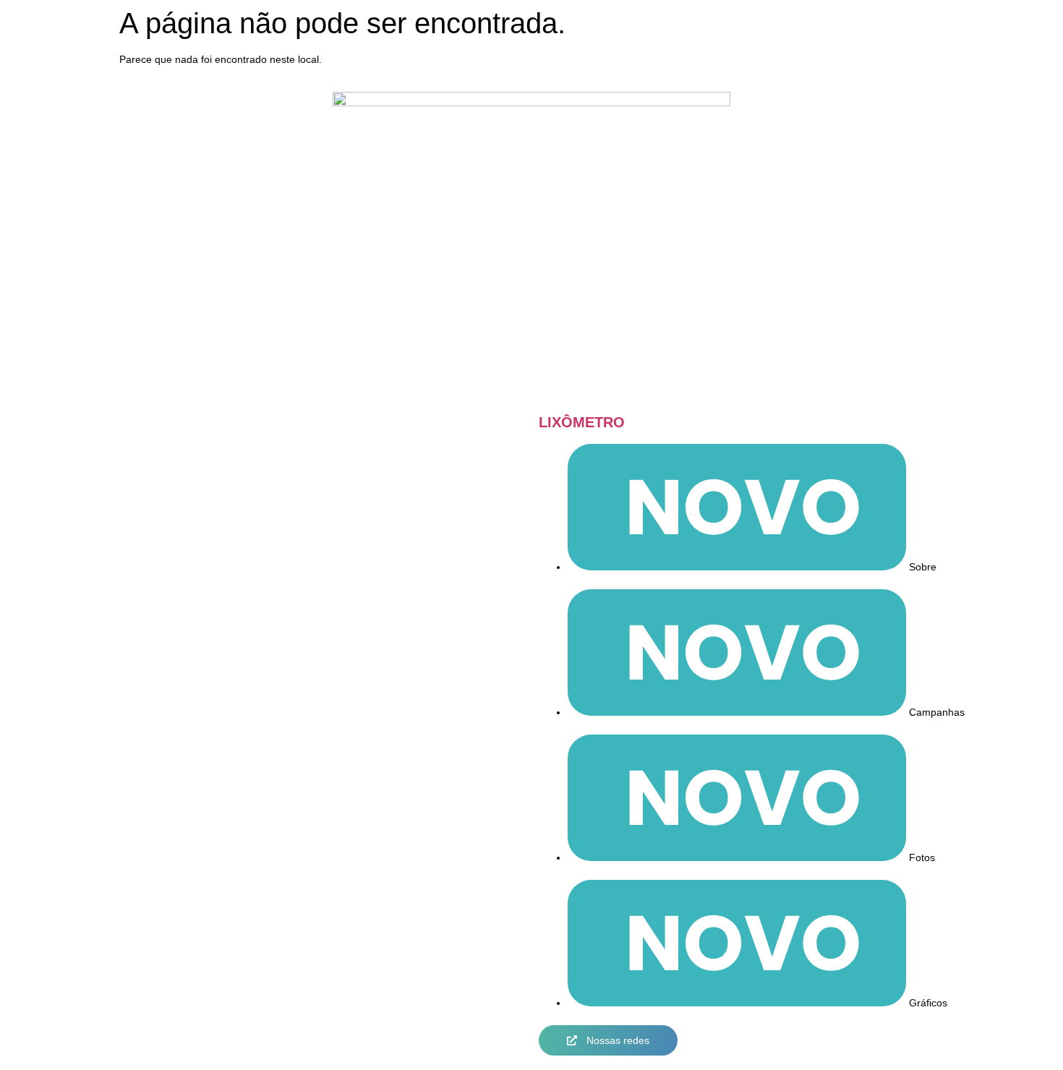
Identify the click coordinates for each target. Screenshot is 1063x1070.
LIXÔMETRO (582, 422)
